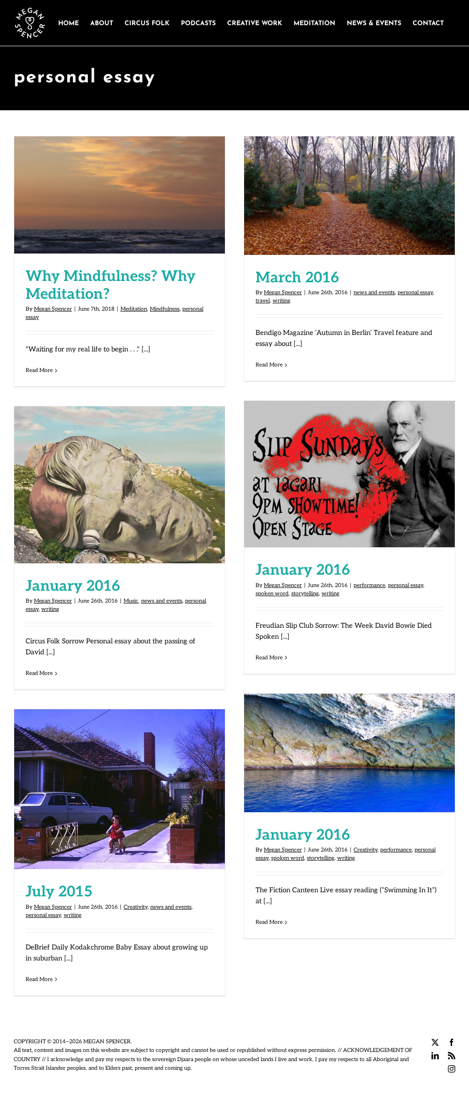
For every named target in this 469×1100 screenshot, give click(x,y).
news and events (374, 292)
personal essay (415, 292)
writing (281, 300)
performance (369, 585)
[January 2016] (349, 474)
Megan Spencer (53, 309)
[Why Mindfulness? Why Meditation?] (119, 194)
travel (263, 300)
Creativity (365, 850)
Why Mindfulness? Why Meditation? (119, 186)
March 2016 (349, 186)
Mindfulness (165, 309)
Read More (39, 370)
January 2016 (349, 465)
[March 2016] (349, 195)
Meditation (133, 309)
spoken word (272, 593)
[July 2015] (119, 789)
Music (131, 601)
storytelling (305, 593)
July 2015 (119, 779)
